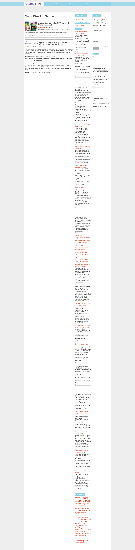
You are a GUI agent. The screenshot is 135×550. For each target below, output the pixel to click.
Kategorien (54, 4)
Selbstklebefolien (85, 533)
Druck (39, 35)
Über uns (71, 4)
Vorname (95, 36)
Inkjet (83, 521)
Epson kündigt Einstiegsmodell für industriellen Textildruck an (54, 43)
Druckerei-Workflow (84, 503)
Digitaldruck (34, 35)
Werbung (86, 4)
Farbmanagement (79, 515)
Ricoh (89, 529)
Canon (89, 499)
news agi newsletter (52, 35)
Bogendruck (79, 497)
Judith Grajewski (42, 27)
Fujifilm (86, 517)
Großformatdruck (83, 519)
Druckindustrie (80, 505)
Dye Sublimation (78, 512)
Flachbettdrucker (79, 517)
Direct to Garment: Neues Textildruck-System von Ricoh (53, 60)
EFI (82, 512)
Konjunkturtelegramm (84, 523)
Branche (33, 56)
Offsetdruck (78, 529)
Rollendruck (78, 533)
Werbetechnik (80, 543)
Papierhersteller (84, 529)
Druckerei (77, 503)
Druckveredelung (79, 508)
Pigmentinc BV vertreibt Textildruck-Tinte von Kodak (54, 24)
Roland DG (82, 531)
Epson (84, 512)
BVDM (84, 499)
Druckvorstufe (86, 508)
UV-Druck (85, 537)
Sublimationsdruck (79, 535)
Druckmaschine (78, 507)
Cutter (76, 501)
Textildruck (43, 35)
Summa (85, 535)
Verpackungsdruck (82, 541)
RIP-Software (77, 531)
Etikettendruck (79, 514)
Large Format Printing (81, 526)
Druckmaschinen (86, 507)
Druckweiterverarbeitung (82, 510)
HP (75, 522)
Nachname (95, 41)
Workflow (88, 542)
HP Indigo (78, 521)
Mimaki (83, 528)
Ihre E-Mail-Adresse (98, 30)
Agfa (76, 497)
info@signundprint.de (80, 19)
